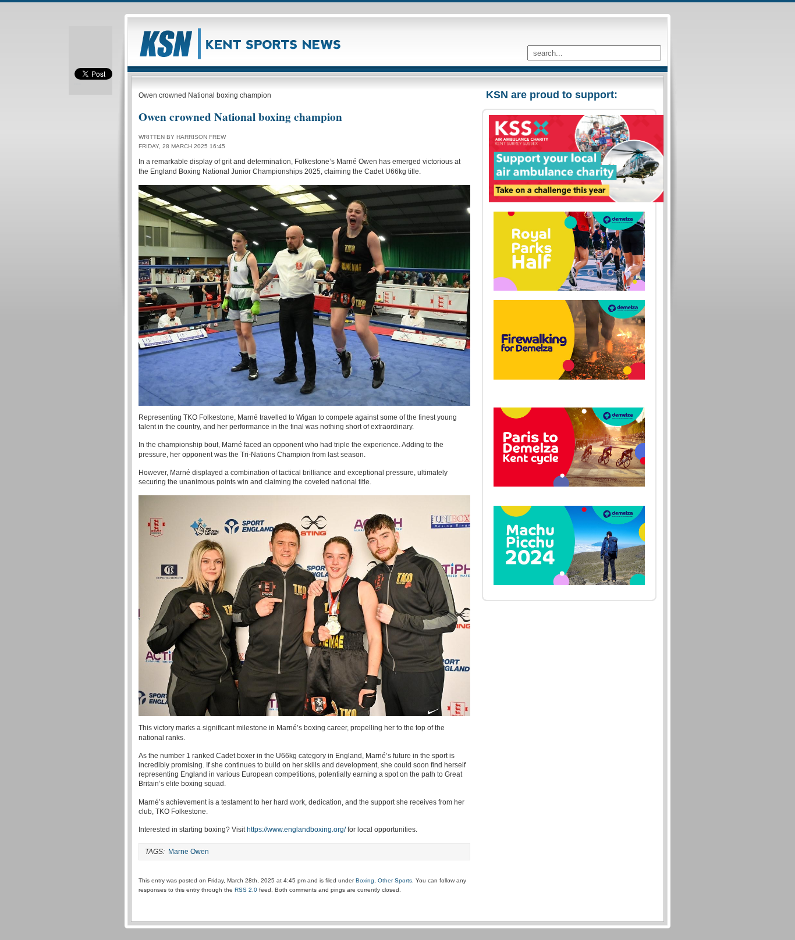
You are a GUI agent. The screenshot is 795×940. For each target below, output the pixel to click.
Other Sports (395, 880)
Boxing (365, 880)
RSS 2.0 (246, 890)
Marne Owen (188, 852)
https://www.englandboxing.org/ (296, 829)
